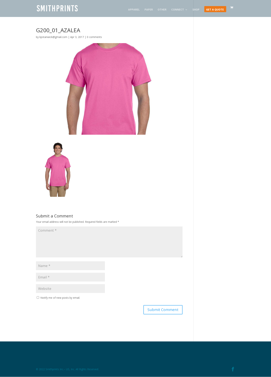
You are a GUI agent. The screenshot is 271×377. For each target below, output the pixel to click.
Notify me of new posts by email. (60, 297)
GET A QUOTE (215, 9)
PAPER (149, 9)
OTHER (162, 9)
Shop (195, 9)
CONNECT (177, 9)
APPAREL (134, 9)
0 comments (94, 37)
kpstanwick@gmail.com (53, 37)
